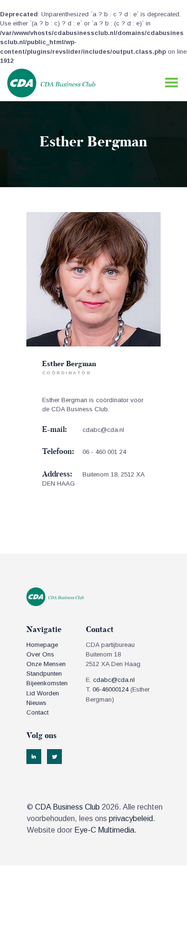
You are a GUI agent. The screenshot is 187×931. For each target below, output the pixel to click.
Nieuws (36, 702)
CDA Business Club (67, 807)
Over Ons (40, 654)
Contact (37, 712)
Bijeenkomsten (47, 683)
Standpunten (44, 673)
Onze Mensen (46, 664)
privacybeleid (131, 818)
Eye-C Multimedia (104, 830)
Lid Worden (42, 693)
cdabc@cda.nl (103, 429)
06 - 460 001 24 (104, 451)
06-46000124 (111, 689)
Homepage (42, 644)
